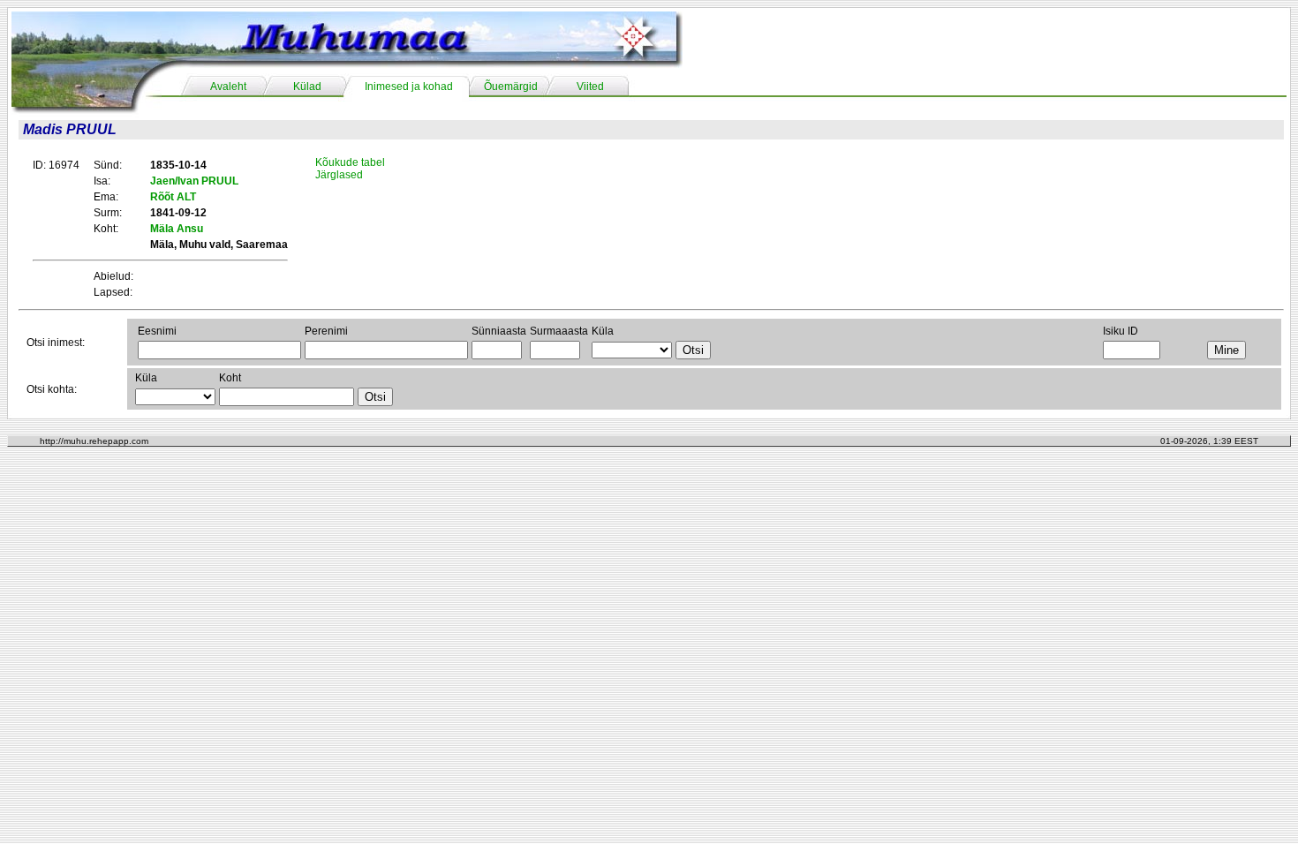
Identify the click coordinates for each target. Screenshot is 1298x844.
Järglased (339, 175)
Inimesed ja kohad (409, 86)
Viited (590, 86)
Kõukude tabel (350, 162)
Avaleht (228, 86)
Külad (307, 86)
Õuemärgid (511, 86)
